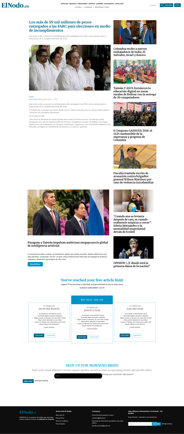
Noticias (64, 4)
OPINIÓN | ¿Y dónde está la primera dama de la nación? (131, 264)
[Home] (29, 5)
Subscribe (28, 381)
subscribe (168, 5)
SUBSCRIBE (39, 335)
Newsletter (109, 4)
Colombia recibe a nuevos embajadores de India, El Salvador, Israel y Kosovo (130, 52)
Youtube (99, 4)
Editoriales (82, 4)
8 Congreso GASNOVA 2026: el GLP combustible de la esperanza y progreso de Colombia (132, 135)
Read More (35, 264)
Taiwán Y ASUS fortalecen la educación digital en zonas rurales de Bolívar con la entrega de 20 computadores (134, 93)
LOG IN (101, 288)
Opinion (72, 4)
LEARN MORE (51, 335)
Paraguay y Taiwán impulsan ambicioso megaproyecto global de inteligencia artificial (68, 244)
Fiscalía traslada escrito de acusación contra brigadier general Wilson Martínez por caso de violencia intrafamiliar (133, 178)
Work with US (60, 415)
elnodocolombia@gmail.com (101, 426)
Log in (177, 5)
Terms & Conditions (62, 421)
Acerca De (119, 4)
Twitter (92, 4)
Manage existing (41, 381)
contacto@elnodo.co (99, 418)
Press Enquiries (60, 424)
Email (130, 420)
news (31, 97)
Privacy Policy (60, 418)
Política (78, 7)
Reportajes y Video (102, 7)
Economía (88, 7)
